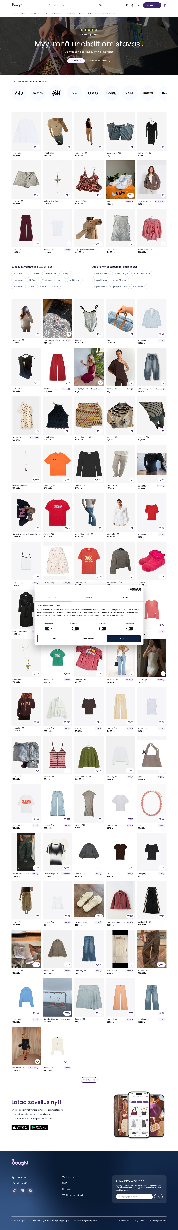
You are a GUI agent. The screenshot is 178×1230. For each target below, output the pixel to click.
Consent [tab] (52, 598)
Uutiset (66, 1189)
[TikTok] (30, 1191)
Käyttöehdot (140, 1220)
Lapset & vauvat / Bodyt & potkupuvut (110, 286)
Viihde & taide (70, 14)
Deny (54, 639)
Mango (66, 273)
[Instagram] (15, 1191)
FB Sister (32, 280)
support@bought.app (87, 1220)
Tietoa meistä (70, 1177)
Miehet (23, 14)
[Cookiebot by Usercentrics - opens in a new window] (130, 589)
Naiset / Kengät (121, 273)
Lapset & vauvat (36, 14)
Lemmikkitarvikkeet (109, 14)
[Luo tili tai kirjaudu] (138, 5)
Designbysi (95, 389)
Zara (66, 250)
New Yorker (18, 280)
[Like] (68, 147)
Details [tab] (89, 597)
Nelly (129, 389)
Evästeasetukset (124, 1220)
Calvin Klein (35, 273)
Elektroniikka (56, 14)
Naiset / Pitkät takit (142, 273)
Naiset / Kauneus (101, 273)
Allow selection (89, 639)
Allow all (124, 639)
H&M (160, 825)
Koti (47, 14)
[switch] (75, 628)
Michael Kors (19, 273)
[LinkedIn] (22, 1191)
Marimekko (18, 286)
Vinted (128, 201)
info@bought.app (60, 1220)
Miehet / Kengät (119, 280)
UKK (64, 1183)
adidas (55, 286)
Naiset (15, 14)
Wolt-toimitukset (72, 1195)
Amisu (60, 280)
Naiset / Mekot (100, 280)
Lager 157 (158, 201)
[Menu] (132, 5)
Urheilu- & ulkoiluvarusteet (89, 14)
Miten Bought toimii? (98, 60)
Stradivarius (47, 280)
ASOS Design (75, 280)
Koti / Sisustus (139, 286)
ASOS (31, 286)
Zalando (65, 389)
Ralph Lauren (51, 273)
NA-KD (128, 680)
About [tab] (125, 597)
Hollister (43, 286)
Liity (158, 1196)
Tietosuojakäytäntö (158, 1220)
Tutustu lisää (89, 1080)
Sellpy (66, 583)
